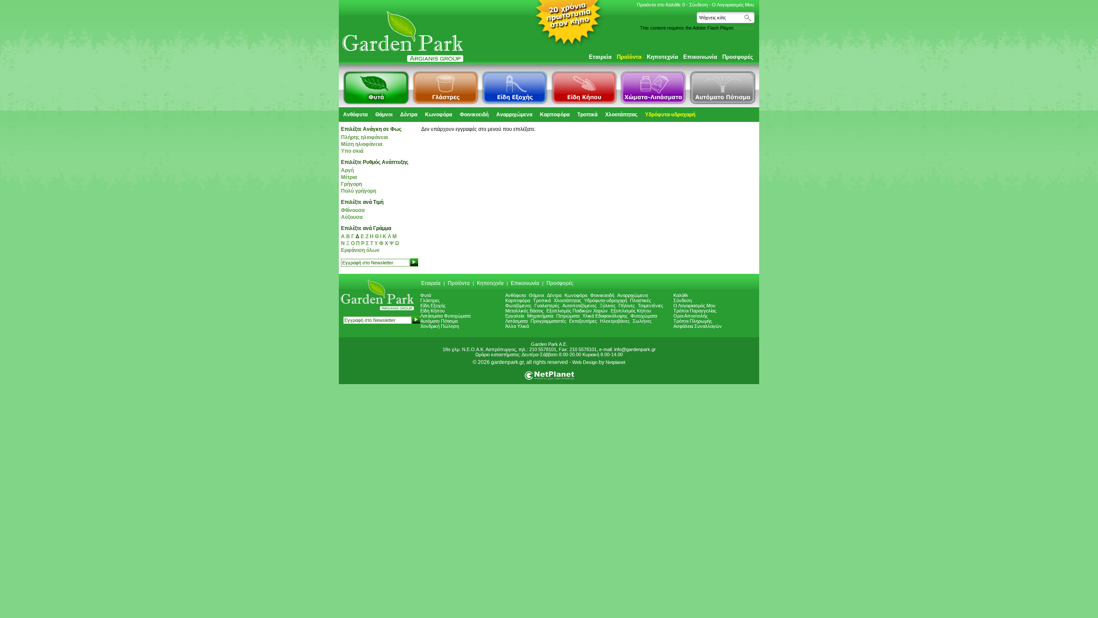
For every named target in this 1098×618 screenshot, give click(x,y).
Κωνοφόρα (438, 115)
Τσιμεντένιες (650, 305)
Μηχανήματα (540, 315)
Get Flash (744, 27)
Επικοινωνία (700, 57)
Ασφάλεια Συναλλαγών (697, 326)
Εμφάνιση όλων (360, 250)
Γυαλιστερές (546, 305)
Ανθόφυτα (355, 115)
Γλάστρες (430, 300)
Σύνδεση (698, 4)
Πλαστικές (640, 300)
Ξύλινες (607, 305)
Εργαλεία (514, 315)
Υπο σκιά (352, 151)
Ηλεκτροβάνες (615, 321)
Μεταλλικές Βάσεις (524, 310)
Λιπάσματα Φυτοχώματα (445, 315)
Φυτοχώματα (643, 315)
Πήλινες (626, 305)
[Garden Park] (377, 309)
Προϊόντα (629, 57)
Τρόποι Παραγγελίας (694, 310)
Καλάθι (680, 295)
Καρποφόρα (555, 115)
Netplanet (615, 362)
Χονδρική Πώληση (439, 326)
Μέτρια (349, 177)
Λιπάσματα (516, 321)
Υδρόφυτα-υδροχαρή (670, 115)
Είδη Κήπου (432, 310)
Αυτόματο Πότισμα (439, 321)
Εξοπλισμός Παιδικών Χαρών (577, 310)
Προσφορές (737, 57)
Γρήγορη (351, 184)
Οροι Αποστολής (690, 315)
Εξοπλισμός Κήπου (631, 310)
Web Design (584, 362)
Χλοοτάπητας (621, 115)
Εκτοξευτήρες (583, 321)
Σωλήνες (642, 321)
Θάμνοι (383, 115)
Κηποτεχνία (662, 57)
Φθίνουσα (353, 210)
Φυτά (425, 295)
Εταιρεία (600, 57)
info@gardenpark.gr (635, 349)
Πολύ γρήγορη (358, 191)
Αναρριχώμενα (514, 115)
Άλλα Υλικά (517, 326)
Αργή (347, 170)
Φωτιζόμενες (518, 305)
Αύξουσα (351, 217)
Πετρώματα (567, 315)
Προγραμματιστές (548, 321)
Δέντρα (408, 115)
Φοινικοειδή (474, 115)
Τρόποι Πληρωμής (692, 321)
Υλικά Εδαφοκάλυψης (604, 315)
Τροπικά (587, 115)
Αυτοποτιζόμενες (579, 305)
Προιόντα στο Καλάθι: (661, 4)
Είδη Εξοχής (433, 305)
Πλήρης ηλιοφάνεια (364, 137)
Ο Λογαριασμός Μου (733, 4)
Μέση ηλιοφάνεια (361, 144)
